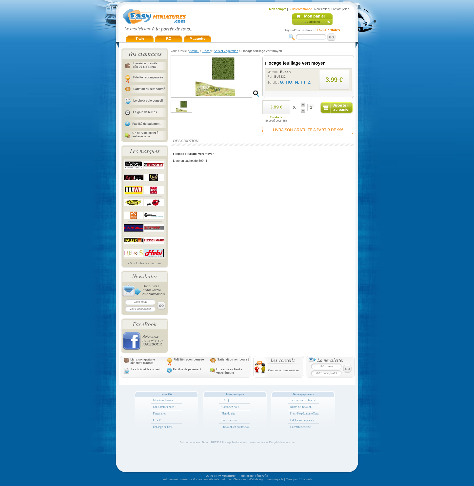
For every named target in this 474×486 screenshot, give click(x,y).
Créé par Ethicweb (299, 479)
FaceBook (145, 324)
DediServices (237, 479)
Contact (336, 9)
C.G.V (157, 420)
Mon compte (277, 9)
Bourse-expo (229, 420)
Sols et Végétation (226, 51)
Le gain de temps (145, 112)
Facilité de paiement (146, 124)
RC (168, 38)
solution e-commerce (177, 479)
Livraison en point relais (235, 427)
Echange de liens (163, 427)
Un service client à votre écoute (145, 134)
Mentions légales (163, 400)
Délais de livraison (301, 407)
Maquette (197, 38)
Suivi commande (300, 9)
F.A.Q (225, 400)
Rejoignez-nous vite (152, 340)
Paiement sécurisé (300, 427)
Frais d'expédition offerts (304, 413)
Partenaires (159, 413)
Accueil (194, 51)
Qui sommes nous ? (164, 407)
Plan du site (228, 413)
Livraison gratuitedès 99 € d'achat (145, 65)
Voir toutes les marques (145, 263)
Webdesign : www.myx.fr (266, 479)
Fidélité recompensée (148, 77)
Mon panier (314, 16)
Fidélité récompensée (302, 420)
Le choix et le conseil (148, 100)
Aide (346, 9)
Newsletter (321, 9)
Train (140, 38)
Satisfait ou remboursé (149, 89)
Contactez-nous (230, 407)
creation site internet (210, 479)
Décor (206, 51)
